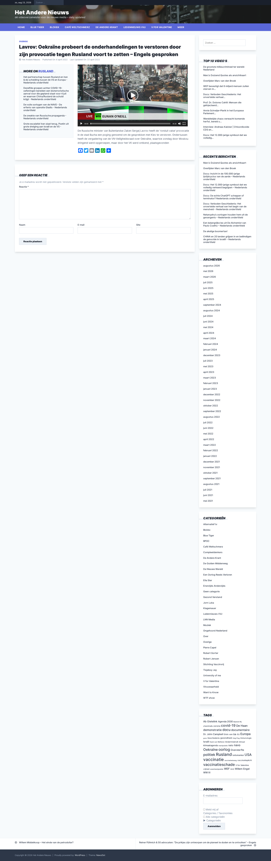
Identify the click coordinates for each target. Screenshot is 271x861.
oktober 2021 (210, 472)
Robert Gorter (210, 653)
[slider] (130, 123)
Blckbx (54, 27)
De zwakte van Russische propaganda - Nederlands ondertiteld (44, 117)
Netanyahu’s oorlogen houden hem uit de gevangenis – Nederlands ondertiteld (225, 216)
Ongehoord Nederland (215, 630)
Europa (245, 734)
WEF (227, 768)
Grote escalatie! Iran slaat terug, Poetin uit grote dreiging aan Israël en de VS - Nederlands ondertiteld (46, 126)
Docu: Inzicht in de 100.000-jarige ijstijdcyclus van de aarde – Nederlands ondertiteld (224, 176)
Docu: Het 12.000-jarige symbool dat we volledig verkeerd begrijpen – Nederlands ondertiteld (225, 187)
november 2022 (211, 400)
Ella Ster (207, 580)
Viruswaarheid (211, 686)
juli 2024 (208, 316)
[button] (132, 95)
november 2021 (211, 467)
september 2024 (212, 304)
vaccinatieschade (219, 764)
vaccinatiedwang (230, 760)
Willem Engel (242, 768)
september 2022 (212, 411)
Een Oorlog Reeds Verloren (217, 574)
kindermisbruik (231, 742)
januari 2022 (210, 456)
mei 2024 (208, 327)
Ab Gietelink (210, 721)
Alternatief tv (210, 524)
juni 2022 (208, 428)
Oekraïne (210, 750)
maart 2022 (209, 444)
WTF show (209, 697)
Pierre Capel (209, 647)
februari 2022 (210, 450)
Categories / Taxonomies (217, 813)
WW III (206, 772)
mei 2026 (208, 271)
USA (248, 755)
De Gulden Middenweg (215, 563)
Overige (23, 41)
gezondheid (226, 738)
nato (230, 745)
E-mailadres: (210, 795)
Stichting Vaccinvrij (213, 664)
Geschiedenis (213, 738)
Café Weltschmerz (77, 27)
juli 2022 (208, 422)
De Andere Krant (107, 27)
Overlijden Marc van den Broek (219, 168)
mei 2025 (208, 293)
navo (237, 745)
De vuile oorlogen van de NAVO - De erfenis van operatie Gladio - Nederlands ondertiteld (45, 107)
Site (138, 224)
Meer (181, 27)
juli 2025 (208, 282)
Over (205, 636)
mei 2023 (208, 366)
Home (21, 27)
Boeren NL (237, 722)
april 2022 (208, 439)
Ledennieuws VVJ (135, 27)
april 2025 (208, 299)
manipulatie (223, 746)
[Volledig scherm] (184, 123)
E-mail (81, 224)
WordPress (80, 855)
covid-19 (228, 725)
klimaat (242, 742)
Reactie (24, 186)
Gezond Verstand (212, 597)
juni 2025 (208, 288)
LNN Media (209, 619)
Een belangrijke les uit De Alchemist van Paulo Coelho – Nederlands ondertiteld (224, 224)
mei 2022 (208, 433)
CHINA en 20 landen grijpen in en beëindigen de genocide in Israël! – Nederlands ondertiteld (227, 239)
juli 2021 (207, 489)
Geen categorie (211, 591)
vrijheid (206, 769)
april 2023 (208, 372)
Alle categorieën (215, 816)
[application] (133, 95)
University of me (212, 675)
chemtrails (208, 726)
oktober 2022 (210, 405)
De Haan (242, 725)
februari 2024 (210, 344)
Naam (22, 224)
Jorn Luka (208, 602)
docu (226, 730)
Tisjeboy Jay (210, 670)
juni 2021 (208, 495)
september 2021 (212, 478)
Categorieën (213, 820)
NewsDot (100, 855)
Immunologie (246, 738)
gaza (205, 738)
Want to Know (210, 692)
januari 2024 (210, 349)
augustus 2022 (211, 416)
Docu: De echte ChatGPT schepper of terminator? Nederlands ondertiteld (223, 197)
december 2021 (211, 461)
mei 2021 (208, 500)
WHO (232, 769)
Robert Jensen (211, 658)
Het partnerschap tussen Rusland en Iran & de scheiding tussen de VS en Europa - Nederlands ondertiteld (45, 80)
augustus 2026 (211, 265)
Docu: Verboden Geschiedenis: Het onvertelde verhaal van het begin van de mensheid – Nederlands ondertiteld (224, 206)
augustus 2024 (211, 310)
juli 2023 (208, 360)
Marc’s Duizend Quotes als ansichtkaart (224, 162)
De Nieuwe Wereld (213, 569)
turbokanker (238, 755)
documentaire (240, 730)
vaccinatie (213, 759)
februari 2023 (210, 383)
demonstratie (212, 730)
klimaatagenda (210, 745)
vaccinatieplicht (244, 760)
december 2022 (211, 394)
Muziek (207, 625)
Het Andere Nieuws (42, 12)
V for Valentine (161, 27)
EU (238, 734)
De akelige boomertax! (215, 231)
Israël (206, 741)
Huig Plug (236, 738)
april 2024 (208, 332)
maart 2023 (209, 377)
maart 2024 (209, 338)
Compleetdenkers (212, 552)
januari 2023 (210, 388)
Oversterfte (237, 749)
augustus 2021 (211, 484)
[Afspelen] (81, 123)
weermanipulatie (216, 769)
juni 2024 (208, 321)
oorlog (224, 749)
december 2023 (211, 355)
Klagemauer (209, 608)
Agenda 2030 (225, 721)
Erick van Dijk (230, 734)
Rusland (45, 71)
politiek (209, 754)
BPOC (206, 541)
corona (216, 726)
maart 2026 (209, 276)
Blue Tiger (37, 27)
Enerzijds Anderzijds (214, 585)
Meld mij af (211, 809)
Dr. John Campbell (213, 734)
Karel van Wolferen (217, 742)
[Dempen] (179, 123)
